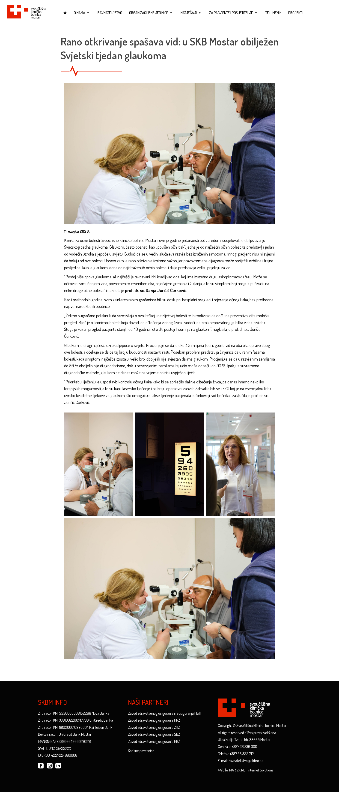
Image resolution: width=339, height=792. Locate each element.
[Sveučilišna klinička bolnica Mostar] (26, 11)
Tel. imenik (273, 12)
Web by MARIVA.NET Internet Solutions (246, 770)
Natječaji (191, 14)
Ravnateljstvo (110, 12)
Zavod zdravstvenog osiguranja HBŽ (154, 741)
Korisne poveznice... (142, 750)
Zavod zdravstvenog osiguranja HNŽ (154, 720)
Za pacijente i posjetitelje (233, 14)
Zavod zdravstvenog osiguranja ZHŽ (154, 727)
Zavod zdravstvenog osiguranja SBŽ (154, 734)
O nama (82, 14)
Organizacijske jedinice (151, 14)
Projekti (295, 12)
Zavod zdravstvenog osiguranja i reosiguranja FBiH (164, 713)
